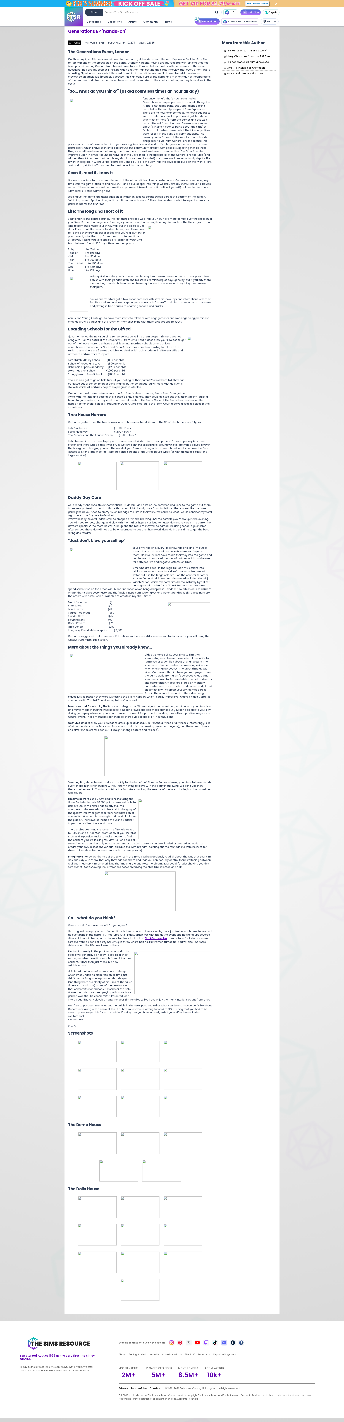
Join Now (253, 12)
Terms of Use (139, 1388)
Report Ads (204, 1354)
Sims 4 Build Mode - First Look (244, 73)
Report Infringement (225, 1354)
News (168, 21)
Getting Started (137, 1354)
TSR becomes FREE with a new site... (248, 62)
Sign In (273, 12)
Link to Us (154, 1354)
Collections (115, 21)
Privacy (123, 1388)
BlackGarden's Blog (156, 938)
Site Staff (190, 1354)
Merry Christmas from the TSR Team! (249, 56)
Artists (132, 21)
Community (150, 21)
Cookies (155, 1388)
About (122, 1354)
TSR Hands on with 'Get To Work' (246, 50)
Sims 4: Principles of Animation (245, 68)
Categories (94, 21)
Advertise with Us (172, 1354)
